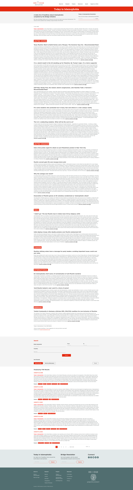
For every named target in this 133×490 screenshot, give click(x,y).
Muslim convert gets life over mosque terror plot (50, 162)
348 (71, 446)
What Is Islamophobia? (36, 475)
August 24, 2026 (38, 386)
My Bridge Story (59, 480)
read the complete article (86, 59)
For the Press (69, 476)
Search (86, 3)
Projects (73, 3)
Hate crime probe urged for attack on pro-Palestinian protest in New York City (60, 147)
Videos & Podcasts (48, 482)
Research (67, 3)
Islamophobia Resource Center (59, 478)
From (68, 343)
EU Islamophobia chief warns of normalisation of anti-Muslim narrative (57, 273)
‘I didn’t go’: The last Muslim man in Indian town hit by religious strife (57, 214)
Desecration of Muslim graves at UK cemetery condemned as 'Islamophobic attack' (61, 195)
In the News (69, 474)
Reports (46, 474)
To (83, 343)
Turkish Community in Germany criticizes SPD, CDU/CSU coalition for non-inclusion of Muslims (65, 311)
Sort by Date (38, 363)
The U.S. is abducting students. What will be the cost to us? (53, 122)
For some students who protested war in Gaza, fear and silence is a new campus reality (63, 107)
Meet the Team (36, 477)
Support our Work (94, 3)
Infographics (47, 480)
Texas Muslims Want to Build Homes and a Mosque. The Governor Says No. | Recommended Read (66, 44)
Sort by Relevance (49, 363)
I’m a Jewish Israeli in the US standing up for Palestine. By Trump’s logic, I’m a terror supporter (65, 63)
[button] (53, 462)
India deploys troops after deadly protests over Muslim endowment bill (57, 232)
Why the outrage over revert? (43, 173)
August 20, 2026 (38, 416)
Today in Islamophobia (58, 475)
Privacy (68, 480)
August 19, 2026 (38, 431)
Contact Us (69, 478)
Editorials (46, 478)
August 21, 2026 (38, 402)
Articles (46, 476)
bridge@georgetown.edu (45, 329)
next (87, 446)
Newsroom (80, 3)
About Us (61, 3)
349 (73, 446)
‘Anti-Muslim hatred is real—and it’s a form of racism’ (51, 288)
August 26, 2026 (38, 372)
